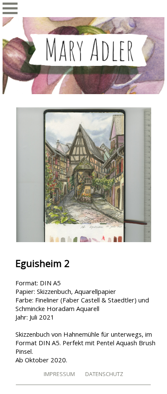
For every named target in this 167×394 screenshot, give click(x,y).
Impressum (59, 374)
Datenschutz (104, 374)
